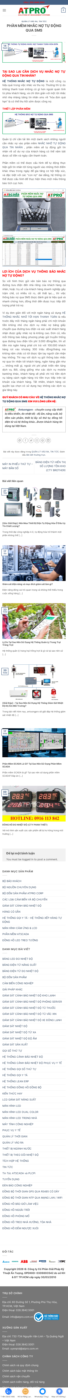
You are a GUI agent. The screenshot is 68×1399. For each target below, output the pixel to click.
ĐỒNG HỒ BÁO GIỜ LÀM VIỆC (20, 1203)
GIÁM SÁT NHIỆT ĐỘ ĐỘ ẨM (19, 1038)
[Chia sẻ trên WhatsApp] (19, 440)
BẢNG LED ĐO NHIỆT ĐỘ (17, 958)
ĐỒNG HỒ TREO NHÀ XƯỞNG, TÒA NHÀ (26, 1222)
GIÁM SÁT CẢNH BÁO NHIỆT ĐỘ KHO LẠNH (29, 995)
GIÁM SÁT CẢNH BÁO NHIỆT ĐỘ (21, 905)
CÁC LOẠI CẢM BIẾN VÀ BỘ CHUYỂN (24, 899)
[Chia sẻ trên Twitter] (31, 440)
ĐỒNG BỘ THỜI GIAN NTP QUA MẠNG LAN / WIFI (32, 1197)
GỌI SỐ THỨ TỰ (12, 1050)
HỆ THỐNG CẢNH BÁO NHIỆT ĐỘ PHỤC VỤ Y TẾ (32, 1062)
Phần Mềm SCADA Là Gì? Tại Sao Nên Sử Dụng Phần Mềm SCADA (32, 765)
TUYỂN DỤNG (10, 1179)
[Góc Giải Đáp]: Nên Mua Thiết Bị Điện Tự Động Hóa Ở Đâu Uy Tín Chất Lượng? (33, 524)
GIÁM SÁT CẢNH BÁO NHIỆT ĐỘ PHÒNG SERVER (32, 1001)
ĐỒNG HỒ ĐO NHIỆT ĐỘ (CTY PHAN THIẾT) (25, 824)
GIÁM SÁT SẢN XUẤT (15, 1044)
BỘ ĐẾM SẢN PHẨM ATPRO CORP (22, 893)
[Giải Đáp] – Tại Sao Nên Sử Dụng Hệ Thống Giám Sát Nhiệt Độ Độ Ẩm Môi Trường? (32, 704)
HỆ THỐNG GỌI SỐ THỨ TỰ (19, 1069)
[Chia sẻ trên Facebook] (25, 440)
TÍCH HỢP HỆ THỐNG (15, 1160)
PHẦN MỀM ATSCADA (15, 934)
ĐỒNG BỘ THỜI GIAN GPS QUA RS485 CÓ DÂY (30, 1191)
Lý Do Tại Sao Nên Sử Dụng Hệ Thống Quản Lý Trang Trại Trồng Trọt (31, 643)
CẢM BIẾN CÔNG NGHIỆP (17, 983)
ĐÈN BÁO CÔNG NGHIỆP (17, 1185)
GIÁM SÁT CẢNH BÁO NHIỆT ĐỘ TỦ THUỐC (29, 1007)
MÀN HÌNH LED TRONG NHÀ (19, 1118)
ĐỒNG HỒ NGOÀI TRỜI (16, 1209)
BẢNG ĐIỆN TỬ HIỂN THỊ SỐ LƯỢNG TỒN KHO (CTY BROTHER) (50, 466)
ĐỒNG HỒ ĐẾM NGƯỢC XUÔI (20, 1228)
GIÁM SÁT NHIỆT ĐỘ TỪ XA (19, 1032)
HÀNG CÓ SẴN (11, 911)
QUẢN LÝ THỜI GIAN (14, 1136)
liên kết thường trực (35, 455)
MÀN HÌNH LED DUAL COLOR (20, 1112)
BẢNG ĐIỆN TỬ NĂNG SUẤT (19, 964)
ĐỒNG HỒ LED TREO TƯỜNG (20, 940)
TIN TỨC (43, 21)
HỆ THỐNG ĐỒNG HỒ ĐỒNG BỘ (21, 1087)
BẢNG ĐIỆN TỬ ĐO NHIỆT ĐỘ (20, 971)
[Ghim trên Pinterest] (42, 440)
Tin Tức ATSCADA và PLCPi (18, 1173)
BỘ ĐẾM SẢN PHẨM (14, 977)
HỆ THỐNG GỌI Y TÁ (15, 1075)
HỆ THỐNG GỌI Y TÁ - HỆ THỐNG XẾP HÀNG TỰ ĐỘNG (32, 920)
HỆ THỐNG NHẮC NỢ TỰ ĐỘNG (23, 81)
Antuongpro (25, 409)
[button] (4, 10)
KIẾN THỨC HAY (12, 1093)
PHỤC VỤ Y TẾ (11, 1130)
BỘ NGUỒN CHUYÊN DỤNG (19, 887)
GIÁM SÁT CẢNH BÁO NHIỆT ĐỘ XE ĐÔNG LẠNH (32, 1020)
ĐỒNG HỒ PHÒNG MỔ (15, 1216)
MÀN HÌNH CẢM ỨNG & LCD (19, 928)
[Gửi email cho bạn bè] (37, 440)
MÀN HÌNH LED (11, 1105)
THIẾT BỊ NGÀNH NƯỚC (16, 1148)
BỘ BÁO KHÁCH (11, 881)
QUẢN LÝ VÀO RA (30, 21)
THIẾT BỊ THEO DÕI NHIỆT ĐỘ (20, 1154)
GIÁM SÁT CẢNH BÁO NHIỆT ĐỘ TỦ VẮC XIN (29, 1013)
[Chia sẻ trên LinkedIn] (48, 440)
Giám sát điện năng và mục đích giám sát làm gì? (27, 584)
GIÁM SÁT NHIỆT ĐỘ (14, 1026)
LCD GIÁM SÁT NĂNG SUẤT (19, 1099)
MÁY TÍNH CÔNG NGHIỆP (17, 1124)
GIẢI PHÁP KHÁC (12, 989)
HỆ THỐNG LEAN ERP (15, 1081)
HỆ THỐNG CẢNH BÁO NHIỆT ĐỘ (22, 1056)
